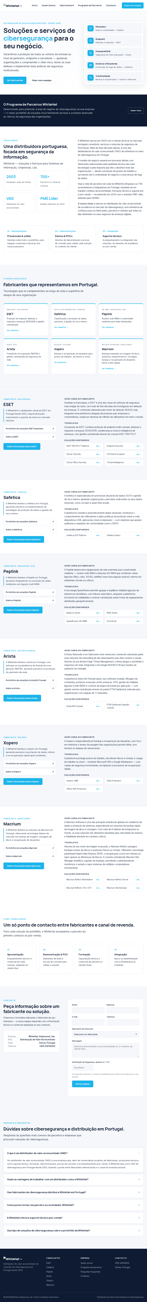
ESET (48, 1263)
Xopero (49, 1280)
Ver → (98, 446)
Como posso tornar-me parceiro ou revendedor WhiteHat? (40, 1205)
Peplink (49, 1272)
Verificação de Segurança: (91, 1062)
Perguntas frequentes (90, 1272)
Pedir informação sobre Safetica (23, 539)
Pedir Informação (132, 5)
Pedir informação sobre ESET (22, 446)
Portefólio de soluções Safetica (30, 521)
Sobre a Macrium (30, 856)
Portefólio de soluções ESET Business (30, 428)
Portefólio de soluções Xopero (30, 763)
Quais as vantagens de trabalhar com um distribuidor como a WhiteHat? (47, 1179)
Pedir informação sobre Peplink (23, 610)
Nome (74, 1005)
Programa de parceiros (91, 1267)
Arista (49, 1276)
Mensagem (77, 1041)
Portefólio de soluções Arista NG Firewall (30, 680)
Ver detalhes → (14, 330)
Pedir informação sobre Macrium (23, 866)
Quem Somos (48, 5)
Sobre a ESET (30, 436)
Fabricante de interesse (82, 1029)
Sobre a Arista (30, 688)
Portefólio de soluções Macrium (30, 848)
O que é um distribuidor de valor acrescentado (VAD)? (37, 1153)
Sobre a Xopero (30, 771)
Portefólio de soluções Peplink (30, 592)
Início (34, 5)
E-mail (74, 1017)
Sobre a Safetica (30, 529)
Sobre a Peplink (30, 600)
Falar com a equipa (41, 80)
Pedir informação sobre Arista (22, 698)
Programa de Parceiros (90, 5)
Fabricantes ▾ (67, 5)
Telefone (111, 1017)
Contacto (111, 5)
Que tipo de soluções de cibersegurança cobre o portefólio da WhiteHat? (48, 1230)
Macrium (50, 1285)
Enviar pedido (83, 1084)
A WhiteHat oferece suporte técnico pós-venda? (34, 1217)
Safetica (50, 1267)
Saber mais (135, 110)
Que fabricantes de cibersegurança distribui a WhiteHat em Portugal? (46, 1192)
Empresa (110, 1005)
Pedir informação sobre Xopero (23, 781)
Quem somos (87, 1263)
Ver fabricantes (15, 80)
